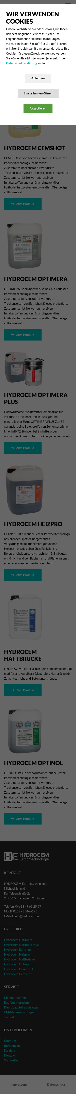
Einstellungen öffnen (38, 93)
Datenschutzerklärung (22, 63)
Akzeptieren (38, 108)
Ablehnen (38, 78)
